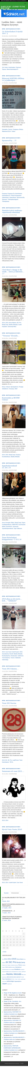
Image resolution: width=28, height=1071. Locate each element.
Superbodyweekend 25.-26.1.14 (9, 467)
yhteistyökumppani (13, 199)
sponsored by (20, 197)
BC (6, 760)
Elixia (3, 386)
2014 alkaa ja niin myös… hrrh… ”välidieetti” (12, 600)
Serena (10, 129)
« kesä (4, 951)
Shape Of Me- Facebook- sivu (12, 1001)
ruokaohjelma (6, 655)
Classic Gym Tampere (6, 965)
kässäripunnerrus (14, 971)
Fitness (20, 965)
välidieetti (18, 657)
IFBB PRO (15, 524)
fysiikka (23, 965)
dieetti (11, 653)
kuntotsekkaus (6, 456)
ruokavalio (14, 655)
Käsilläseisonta (8, 971)
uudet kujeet (12, 882)
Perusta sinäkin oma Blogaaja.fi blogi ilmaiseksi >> (14, 0)
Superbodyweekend (7, 528)
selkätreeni (5, 388)
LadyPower (16, 760)
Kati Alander (22, 524)
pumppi (21, 386)
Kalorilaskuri (11, 67)
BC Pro (19, 322)
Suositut (6, 893)
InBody (13, 967)
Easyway (4, 193)
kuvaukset (22, 969)
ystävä (13, 131)
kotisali (8, 386)
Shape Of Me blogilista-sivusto (13, 993)
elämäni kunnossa (14, 965)
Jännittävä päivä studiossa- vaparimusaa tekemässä (12, 211)
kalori (6, 67)
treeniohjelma (6, 657)
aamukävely (5, 653)
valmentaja (5, 659)
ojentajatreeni (14, 386)
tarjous (4, 69)
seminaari (15, 526)
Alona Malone (12, 322)
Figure (23, 522)
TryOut (19, 979)
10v (3, 67)
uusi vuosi (20, 882)
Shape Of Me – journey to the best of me (13, 7)
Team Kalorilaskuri (7, 979)
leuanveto (4, 974)
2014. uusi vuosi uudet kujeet (10, 652)
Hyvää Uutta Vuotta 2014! (12, 829)
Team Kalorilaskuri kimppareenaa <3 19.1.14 (11, 538)
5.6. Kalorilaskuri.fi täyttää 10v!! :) (12, 32)
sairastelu (5, 129)
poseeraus (4, 977)
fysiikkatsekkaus (7, 524)
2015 (6, 322)
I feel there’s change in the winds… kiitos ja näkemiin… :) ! (13, 272)
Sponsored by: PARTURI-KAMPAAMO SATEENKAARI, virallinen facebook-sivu (12, 1048)
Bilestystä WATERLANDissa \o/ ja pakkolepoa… (13, 79)
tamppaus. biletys (18, 129)
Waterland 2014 (6, 131)
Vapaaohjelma (17, 981)
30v (3, 959)
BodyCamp (5, 324)
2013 (3, 760)
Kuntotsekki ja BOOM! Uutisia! (11, 399)
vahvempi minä (12, 326)
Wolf (16, 388)
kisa (10, 969)
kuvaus (3, 971)
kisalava (18, 454)
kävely (20, 971)
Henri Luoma (8, 967)
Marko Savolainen (7, 526)
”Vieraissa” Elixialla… (11, 336)
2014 (3, 322)
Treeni (16, 979)
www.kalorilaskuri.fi (12, 69)
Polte (22, 974)
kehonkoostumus (5, 969)
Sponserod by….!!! (9, 140)
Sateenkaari (12, 197)
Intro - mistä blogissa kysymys (11, 29)
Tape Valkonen (18, 528)
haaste (3, 967)
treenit (12, 657)
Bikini (12, 522)
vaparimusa (9, 983)
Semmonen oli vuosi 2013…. (13, 771)
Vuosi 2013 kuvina (9, 703)
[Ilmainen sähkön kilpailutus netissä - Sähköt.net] (14, 11)
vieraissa (11, 388)
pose (25, 974)
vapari (4, 984)
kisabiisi (12, 969)
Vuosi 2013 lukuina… (10, 669)
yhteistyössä (5, 201)
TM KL (11, 762)
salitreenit (20, 655)
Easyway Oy (11, 193)
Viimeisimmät (15, 893)
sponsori (18, 67)
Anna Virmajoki (6, 522)
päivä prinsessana (11, 977)
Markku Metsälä (13, 324)
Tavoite (22, 977)
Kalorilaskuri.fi (6, 195)
